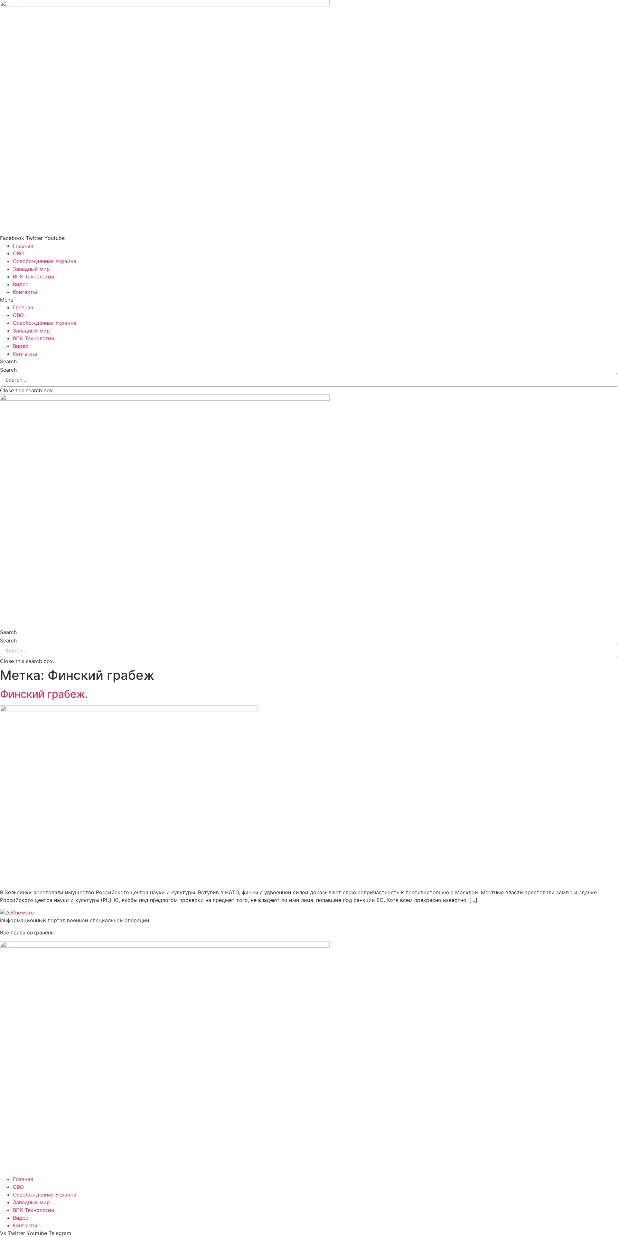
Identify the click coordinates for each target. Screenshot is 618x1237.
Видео (21, 284)
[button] (309, 300)
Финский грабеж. (44, 694)
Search (8, 369)
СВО (18, 253)
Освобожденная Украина (44, 261)
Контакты (25, 292)
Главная (23, 245)
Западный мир (31, 269)
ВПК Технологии (33, 276)
